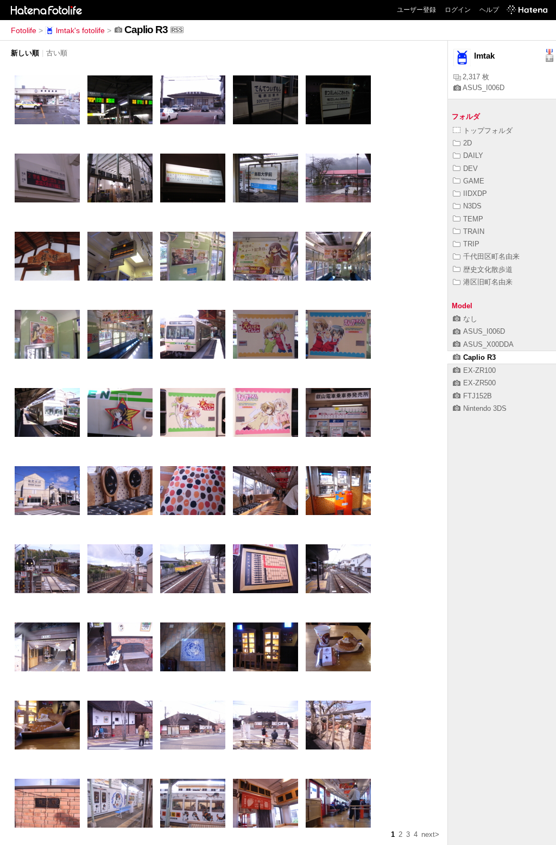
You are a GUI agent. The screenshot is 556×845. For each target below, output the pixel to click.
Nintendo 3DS (485, 408)
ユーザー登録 (416, 10)
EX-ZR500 (479, 383)
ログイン (458, 10)
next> (430, 834)
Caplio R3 (479, 357)
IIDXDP (475, 193)
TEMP (473, 219)
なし (470, 319)
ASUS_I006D (483, 88)
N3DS (472, 206)
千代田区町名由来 (491, 256)
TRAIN (473, 231)
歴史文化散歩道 (488, 269)
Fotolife (23, 30)
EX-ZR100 (479, 370)
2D (467, 143)
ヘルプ (489, 10)
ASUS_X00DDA (488, 344)
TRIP (471, 244)
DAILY (473, 155)
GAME (473, 181)
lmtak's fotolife (80, 30)
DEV (470, 168)
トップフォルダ (488, 130)
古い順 (56, 53)
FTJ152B (477, 396)
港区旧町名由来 (488, 282)
